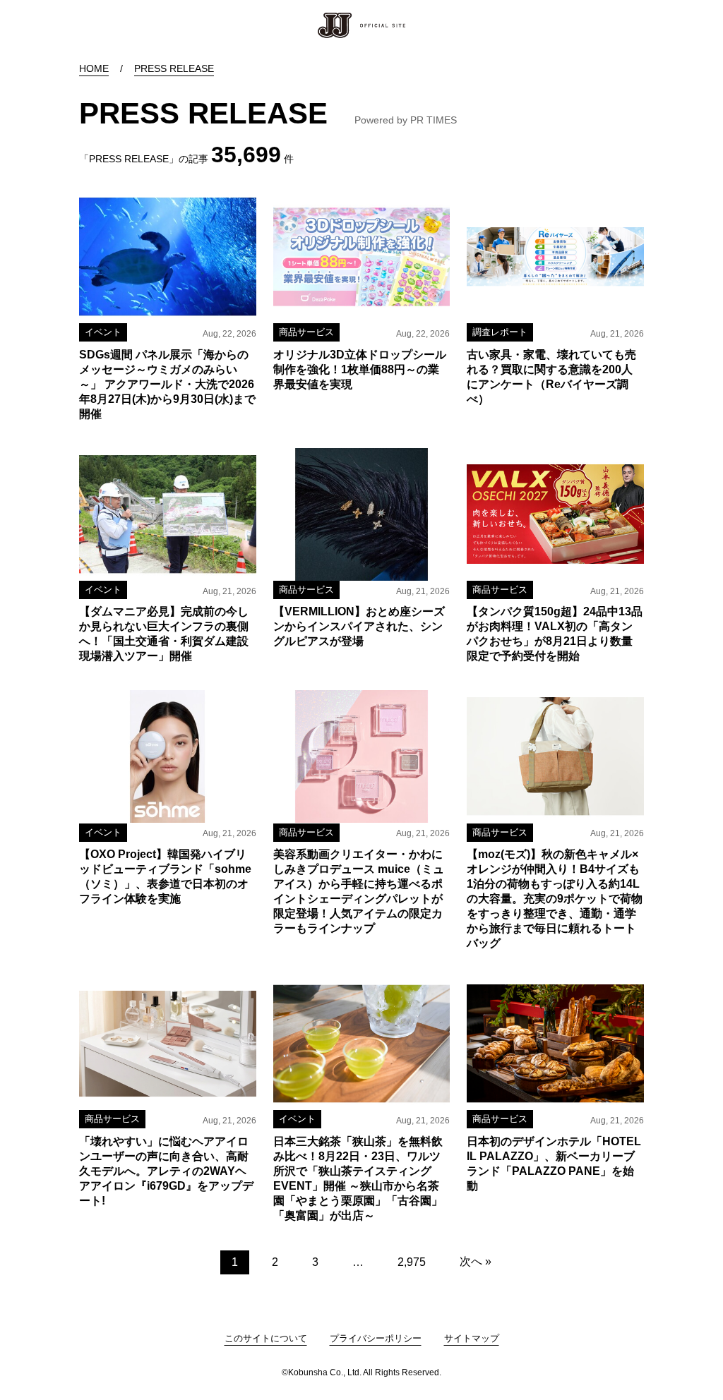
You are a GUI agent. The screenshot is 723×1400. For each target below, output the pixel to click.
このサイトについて (266, 1338)
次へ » (475, 1261)
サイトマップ (471, 1338)
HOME (94, 68)
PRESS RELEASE (174, 68)
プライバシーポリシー (376, 1338)
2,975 (412, 1262)
